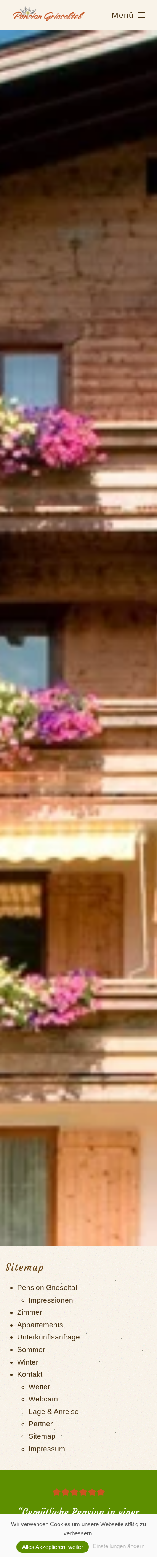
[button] (128, 15)
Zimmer (29, 1312)
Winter (27, 1362)
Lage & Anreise (54, 1412)
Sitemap (42, 1436)
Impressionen (51, 1300)
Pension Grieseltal (47, 1288)
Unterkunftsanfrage (48, 1337)
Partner (41, 1424)
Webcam (43, 1399)
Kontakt (29, 1374)
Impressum (47, 1449)
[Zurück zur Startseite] (49, 15)
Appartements (40, 1325)
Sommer (31, 1350)
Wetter (39, 1387)
